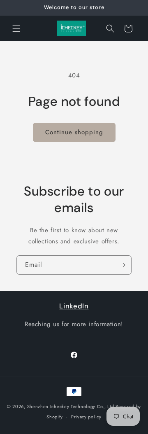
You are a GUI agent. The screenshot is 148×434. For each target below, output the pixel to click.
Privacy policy (86, 416)
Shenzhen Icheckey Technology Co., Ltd (70, 406)
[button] (16, 28)
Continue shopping (74, 132)
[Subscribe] (122, 265)
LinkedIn (73, 305)
